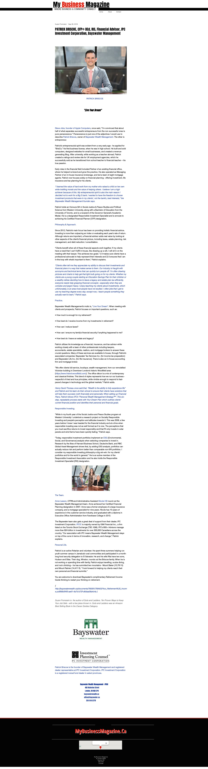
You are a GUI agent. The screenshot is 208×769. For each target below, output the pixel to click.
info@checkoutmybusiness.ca (85, 766)
